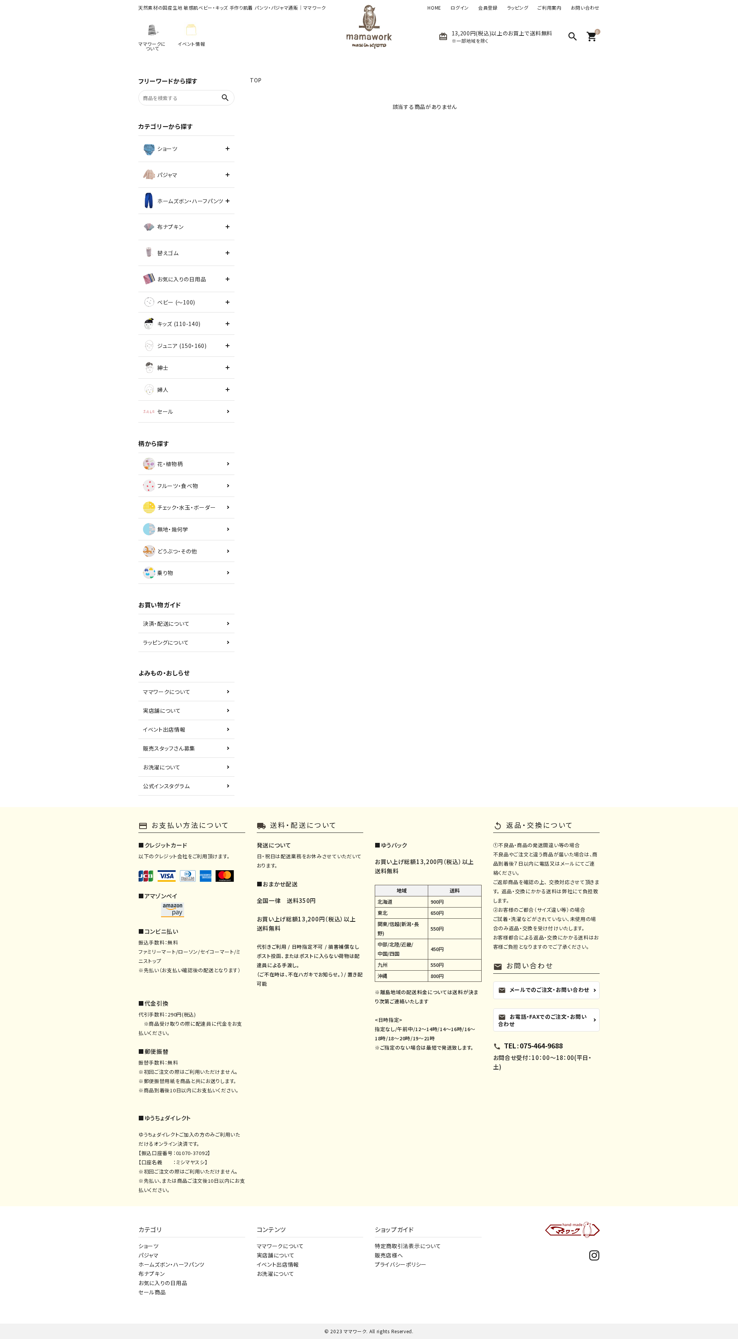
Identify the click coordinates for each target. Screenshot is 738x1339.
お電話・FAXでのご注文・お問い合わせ (542, 1020)
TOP (256, 80)
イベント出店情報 (164, 729)
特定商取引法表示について (408, 1246)
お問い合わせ (585, 7)
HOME (434, 7)
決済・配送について (166, 623)
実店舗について (162, 710)
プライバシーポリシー (401, 1264)
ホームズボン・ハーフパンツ (171, 1264)
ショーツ (148, 1246)
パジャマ (148, 1255)
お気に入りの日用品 (162, 1283)
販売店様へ (389, 1255)
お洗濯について (162, 767)
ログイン (459, 7)
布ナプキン (151, 1273)
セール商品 (152, 1292)
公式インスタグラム (166, 786)
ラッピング (518, 7)
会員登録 (488, 7)
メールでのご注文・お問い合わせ (544, 990)
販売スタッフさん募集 (169, 748)
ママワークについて (166, 691)
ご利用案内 (549, 7)
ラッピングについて (166, 642)
